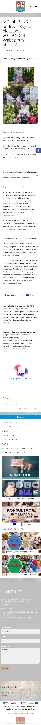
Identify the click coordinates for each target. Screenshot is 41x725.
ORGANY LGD (9, 435)
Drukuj (7, 398)
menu (31, 6)
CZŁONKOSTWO (10, 440)
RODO (5, 444)
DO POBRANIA (9, 427)
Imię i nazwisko (6, 627)
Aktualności (9, 422)
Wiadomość (5, 646)
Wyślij (5, 668)
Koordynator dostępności (18, 448)
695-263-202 (27, 612)
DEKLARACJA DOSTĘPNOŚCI (16, 453)
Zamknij (20, 719)
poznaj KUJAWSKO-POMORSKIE (20, 379)
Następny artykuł (27, 408)
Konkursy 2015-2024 (13, 529)
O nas (5, 431)
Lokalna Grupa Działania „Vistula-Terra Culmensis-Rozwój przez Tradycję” (16, 600)
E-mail (3, 637)
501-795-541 (15, 612)
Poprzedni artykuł (14, 404)
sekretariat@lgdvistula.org (20, 618)
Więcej (20, 722)
